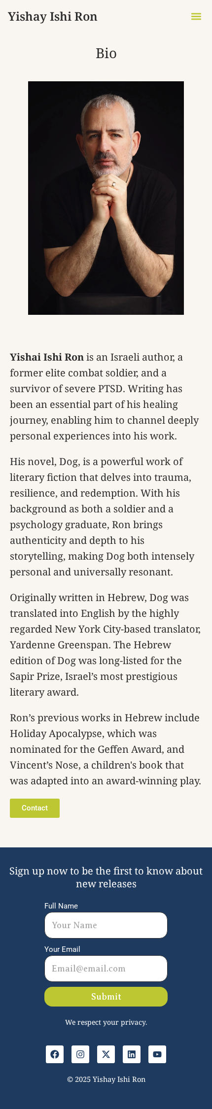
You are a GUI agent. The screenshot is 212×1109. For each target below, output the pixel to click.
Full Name (61, 906)
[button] (196, 16)
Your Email (62, 949)
